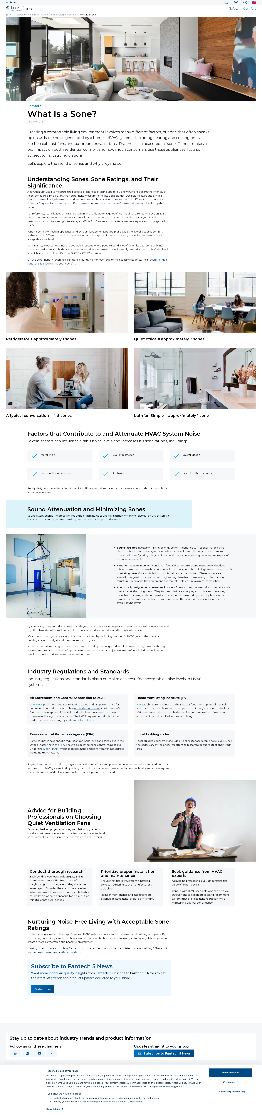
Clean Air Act (51, 748)
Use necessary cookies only (231, 1091)
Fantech (13, 2)
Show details (53, 1109)
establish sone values (87, 708)
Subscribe (43, 989)
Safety (233, 8)
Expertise (22, 14)
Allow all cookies (231, 1072)
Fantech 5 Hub (38, 14)
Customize (229, 1082)
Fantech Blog (56, 14)
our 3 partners (63, 1075)
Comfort (249, 8)
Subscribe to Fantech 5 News (167, 1053)
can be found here (82, 720)
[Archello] (51, 1053)
